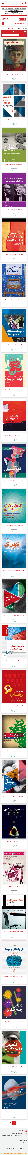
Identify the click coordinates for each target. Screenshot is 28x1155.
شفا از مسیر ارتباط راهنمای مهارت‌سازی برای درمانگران (14, 931)
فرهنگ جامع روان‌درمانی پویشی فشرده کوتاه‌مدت (14, 254)
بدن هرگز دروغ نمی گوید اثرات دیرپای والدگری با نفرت (14, 886)
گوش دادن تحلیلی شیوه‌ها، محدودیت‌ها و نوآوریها (14, 615)
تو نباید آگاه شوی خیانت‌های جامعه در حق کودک (14, 74)
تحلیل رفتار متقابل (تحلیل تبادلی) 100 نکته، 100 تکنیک (14, 1021)
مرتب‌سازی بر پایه (23, 35)
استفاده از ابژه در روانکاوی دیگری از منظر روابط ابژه (14, 841)
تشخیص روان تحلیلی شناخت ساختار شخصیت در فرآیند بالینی (14, 1067)
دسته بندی (21, 19)
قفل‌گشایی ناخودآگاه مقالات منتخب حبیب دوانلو (14, 300)
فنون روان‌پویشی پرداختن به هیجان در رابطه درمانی (14, 751)
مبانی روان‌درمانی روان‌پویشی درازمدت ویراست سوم (14, 660)
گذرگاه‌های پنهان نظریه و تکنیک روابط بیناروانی (14, 525)
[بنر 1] (19, 14)
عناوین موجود (20, 32)
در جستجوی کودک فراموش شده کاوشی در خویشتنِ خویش (14, 570)
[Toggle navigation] (3, 3)
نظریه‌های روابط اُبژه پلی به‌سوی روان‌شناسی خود (14, 706)
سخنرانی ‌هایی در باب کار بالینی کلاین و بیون (14, 209)
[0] (7, 20)
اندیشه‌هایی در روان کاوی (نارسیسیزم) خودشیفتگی (14, 480)
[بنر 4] (9, 14)
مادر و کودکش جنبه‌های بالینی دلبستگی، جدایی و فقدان (14, 796)
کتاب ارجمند (22, 3)
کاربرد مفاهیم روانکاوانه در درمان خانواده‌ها (14, 345)
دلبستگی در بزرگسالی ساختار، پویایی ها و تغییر (14, 435)
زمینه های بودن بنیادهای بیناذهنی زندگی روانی (14, 164)
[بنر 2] (14, 14)
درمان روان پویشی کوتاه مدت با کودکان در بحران (14, 390)
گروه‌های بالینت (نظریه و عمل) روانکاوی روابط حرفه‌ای (14, 976)
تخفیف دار (10, 32)
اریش (10, 1151)
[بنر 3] (11, 14)
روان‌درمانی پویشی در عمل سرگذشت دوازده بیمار (14, 119)
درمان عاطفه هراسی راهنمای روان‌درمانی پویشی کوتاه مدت (14, 1112)
